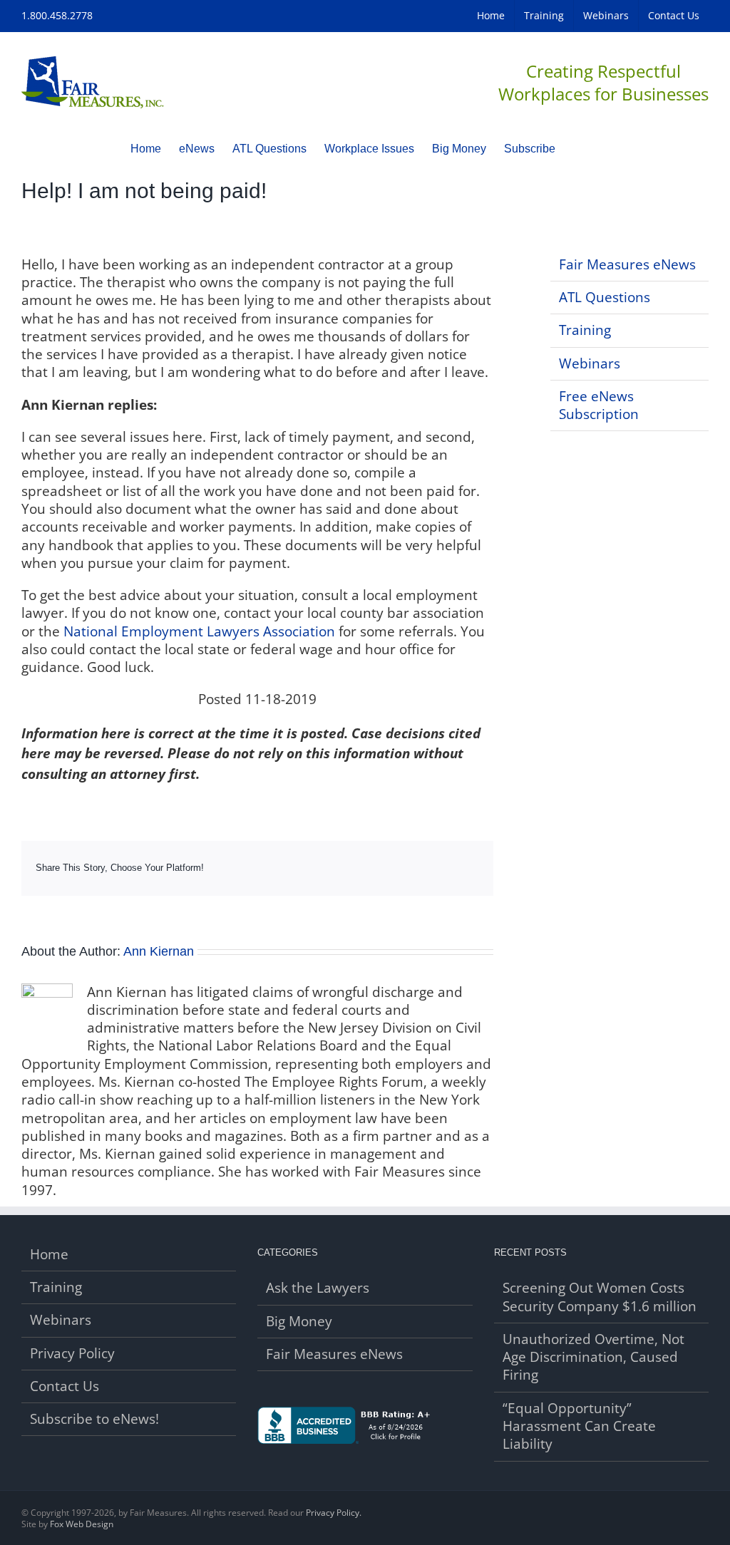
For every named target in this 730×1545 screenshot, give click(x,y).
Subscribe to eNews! (94, 1419)
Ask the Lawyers (317, 1288)
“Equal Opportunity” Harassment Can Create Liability (579, 1427)
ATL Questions (604, 297)
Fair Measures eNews (627, 264)
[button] (577, 148)
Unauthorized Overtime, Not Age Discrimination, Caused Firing (593, 1357)
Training (585, 330)
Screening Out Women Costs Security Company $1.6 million (599, 1297)
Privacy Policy (72, 1354)
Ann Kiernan (158, 951)
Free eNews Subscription (599, 405)
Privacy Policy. (333, 1513)
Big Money (299, 1321)
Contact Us (64, 1386)
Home (49, 1255)
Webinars (589, 363)
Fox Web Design (81, 1524)
